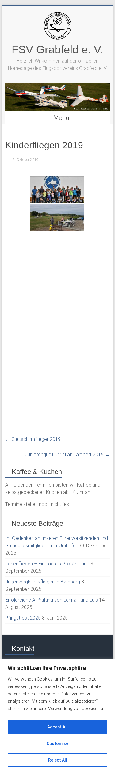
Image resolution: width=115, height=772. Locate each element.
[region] (57, 715)
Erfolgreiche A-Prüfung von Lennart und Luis (51, 600)
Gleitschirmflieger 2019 (33, 439)
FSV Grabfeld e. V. (57, 49)
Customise (57, 743)
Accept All (57, 726)
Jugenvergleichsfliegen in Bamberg (42, 582)
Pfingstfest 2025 (23, 618)
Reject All (57, 760)
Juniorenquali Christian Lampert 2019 (67, 454)
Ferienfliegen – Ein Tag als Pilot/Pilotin (45, 564)
